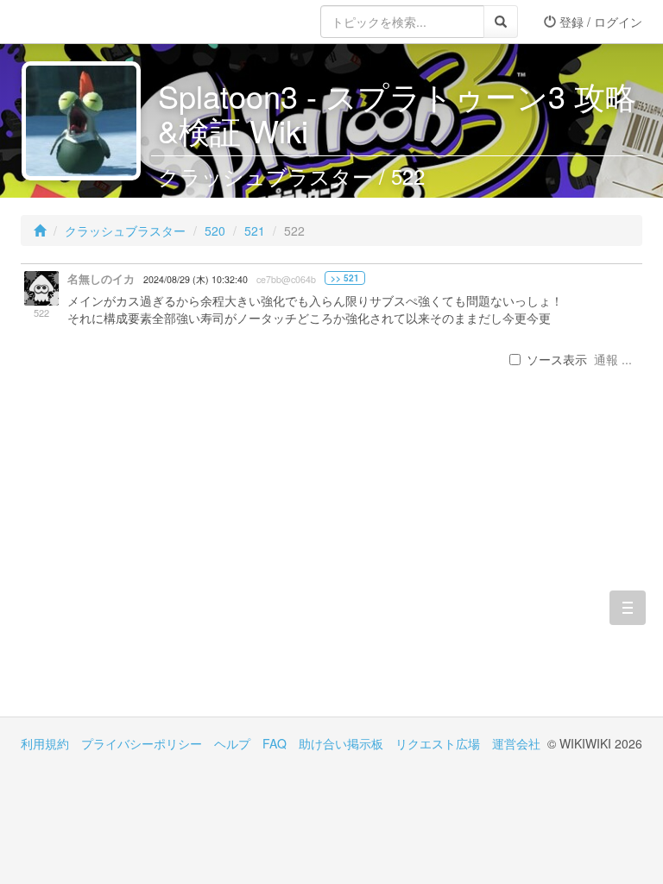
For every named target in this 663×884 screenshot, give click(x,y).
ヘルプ (232, 743)
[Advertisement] (176, 570)
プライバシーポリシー (141, 743)
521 (254, 230)
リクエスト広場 (437, 743)
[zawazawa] (90, 21)
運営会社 (516, 743)
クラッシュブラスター (125, 230)
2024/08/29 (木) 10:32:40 (195, 279)
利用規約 (45, 743)
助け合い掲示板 (341, 743)
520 (215, 230)
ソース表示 (557, 359)
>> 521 (345, 278)
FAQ (274, 743)
